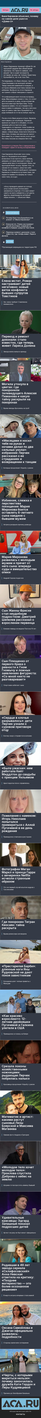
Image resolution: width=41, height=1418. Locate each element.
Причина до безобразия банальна (16, 1393)
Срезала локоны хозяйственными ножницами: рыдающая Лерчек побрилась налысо (16, 1072)
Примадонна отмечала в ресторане (17, 837)
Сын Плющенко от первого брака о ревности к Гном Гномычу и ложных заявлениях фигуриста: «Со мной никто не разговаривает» (19, 670)
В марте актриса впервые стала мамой (18, 1295)
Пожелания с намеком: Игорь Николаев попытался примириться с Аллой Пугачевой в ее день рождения (19, 823)
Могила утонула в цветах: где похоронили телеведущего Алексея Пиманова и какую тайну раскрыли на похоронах (19, 393)
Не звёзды (34, 10)
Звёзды (6, 10)
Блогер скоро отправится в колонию (17, 736)
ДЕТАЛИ (10, 241)
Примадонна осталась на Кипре (15, 1034)
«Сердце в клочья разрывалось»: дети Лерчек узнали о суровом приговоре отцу (17, 724)
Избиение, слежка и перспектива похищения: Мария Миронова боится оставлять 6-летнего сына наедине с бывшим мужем (17, 510)
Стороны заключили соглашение (16, 1343)
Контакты (20, 1414)
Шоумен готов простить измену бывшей (19, 1185)
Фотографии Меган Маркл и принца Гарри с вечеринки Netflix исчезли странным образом (18, 875)
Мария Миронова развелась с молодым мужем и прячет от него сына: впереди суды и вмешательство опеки (19, 564)
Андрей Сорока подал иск (13, 578)
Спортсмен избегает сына (13, 685)
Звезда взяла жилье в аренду (14, 352)
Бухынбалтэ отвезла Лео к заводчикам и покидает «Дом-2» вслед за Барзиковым (18, 146)
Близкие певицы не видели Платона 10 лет (19, 629)
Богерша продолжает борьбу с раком (18, 468)
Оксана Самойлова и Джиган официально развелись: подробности (17, 1332)
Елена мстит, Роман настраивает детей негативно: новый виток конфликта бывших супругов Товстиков (17, 288)
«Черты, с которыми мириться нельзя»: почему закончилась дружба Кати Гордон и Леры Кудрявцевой (18, 1381)
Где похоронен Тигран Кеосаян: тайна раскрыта (18, 925)
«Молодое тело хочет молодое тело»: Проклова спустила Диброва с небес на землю (18, 1173)
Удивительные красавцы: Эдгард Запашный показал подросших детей (16, 1222)
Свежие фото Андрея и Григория (16, 1135)
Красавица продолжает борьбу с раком (19, 1084)
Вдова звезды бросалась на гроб (16, 408)
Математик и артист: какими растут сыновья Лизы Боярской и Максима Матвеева (17, 1123)
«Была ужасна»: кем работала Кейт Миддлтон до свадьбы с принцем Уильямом (18, 773)
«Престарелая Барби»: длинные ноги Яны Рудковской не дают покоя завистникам (19, 971)
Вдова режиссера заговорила (15, 934)
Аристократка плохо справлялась (16, 783)
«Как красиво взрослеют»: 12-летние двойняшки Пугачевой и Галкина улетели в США (17, 1022)
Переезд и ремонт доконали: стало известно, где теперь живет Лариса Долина (18, 341)
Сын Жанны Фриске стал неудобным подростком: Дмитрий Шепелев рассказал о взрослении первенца (19, 617)
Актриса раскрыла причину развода (17, 524)
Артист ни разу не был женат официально (19, 1233)
